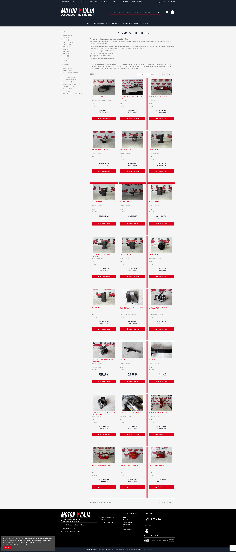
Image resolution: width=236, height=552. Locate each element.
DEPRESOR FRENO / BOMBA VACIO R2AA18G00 (102, 360)
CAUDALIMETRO (125, 149)
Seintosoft (148, 550)
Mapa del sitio (127, 529)
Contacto (126, 527)
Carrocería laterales (70, 77)
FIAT (66, 58)
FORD (66, 60)
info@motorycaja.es (68, 1)
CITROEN (67, 47)
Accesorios (67, 68)
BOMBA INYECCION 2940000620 (130, 412)
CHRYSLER (67, 44)
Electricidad (68, 86)
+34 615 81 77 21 (100, 1)
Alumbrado (67, 70)
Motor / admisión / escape (72, 93)
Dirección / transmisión (71, 84)
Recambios (126, 520)
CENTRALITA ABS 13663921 (100, 149)
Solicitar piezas (127, 522)
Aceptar (6, 548)
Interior (67, 91)
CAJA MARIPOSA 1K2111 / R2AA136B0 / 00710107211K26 (104, 413)
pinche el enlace (8, 544)
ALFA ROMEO (68, 35)
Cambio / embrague (70, 73)
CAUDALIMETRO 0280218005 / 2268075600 (101, 255)
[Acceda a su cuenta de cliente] (146, 532)
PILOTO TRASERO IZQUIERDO (101, 465)
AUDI (66, 38)
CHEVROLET (68, 42)
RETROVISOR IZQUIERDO (99, 97)
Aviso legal (104, 520)
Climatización (68, 82)
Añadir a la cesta (105, 118)
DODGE (66, 56)
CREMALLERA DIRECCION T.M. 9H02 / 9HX (131, 97)
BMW (66, 40)
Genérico (67, 89)
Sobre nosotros (128, 524)
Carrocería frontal (70, 75)
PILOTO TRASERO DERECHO (157, 97)
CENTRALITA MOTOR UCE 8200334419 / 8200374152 (132, 308)
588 (170, 74)
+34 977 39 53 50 (88, 1)
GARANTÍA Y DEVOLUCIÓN (168, 1)
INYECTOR (123, 360)
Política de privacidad (107, 522)
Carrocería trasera (70, 79)
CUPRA (66, 49)
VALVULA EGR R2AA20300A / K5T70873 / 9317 (158, 308)
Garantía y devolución (107, 517)
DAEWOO (67, 54)
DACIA (66, 51)
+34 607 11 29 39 (79, 524)
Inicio (124, 517)
